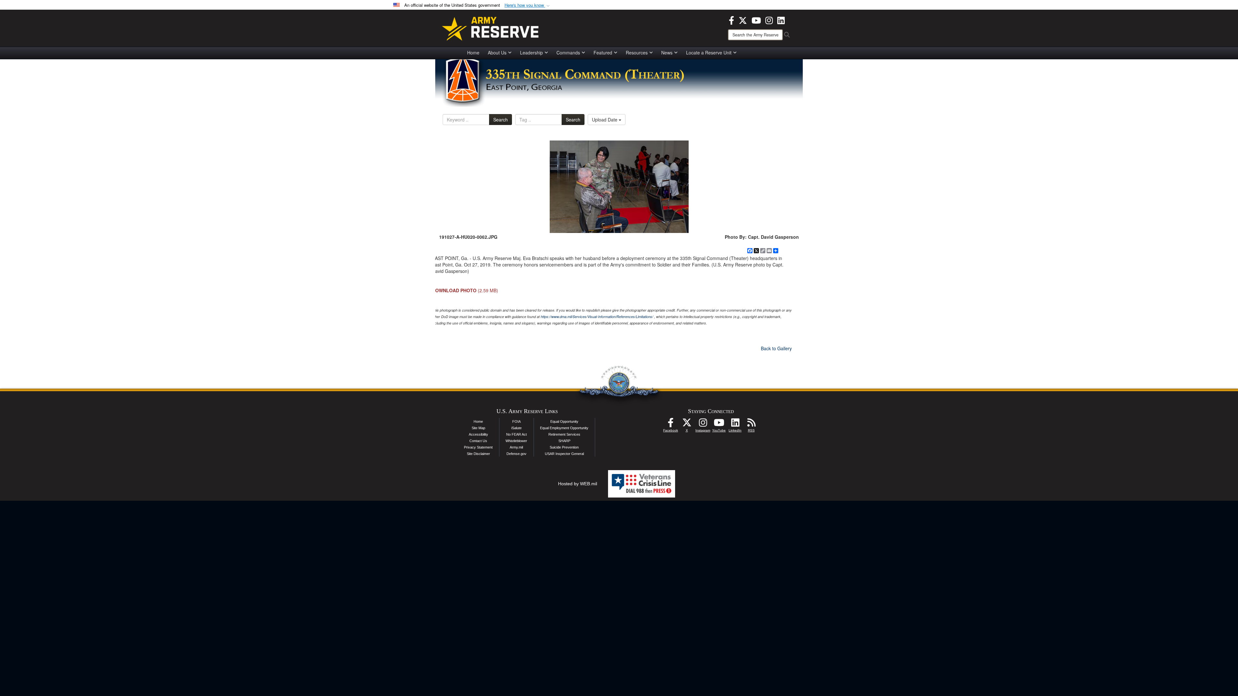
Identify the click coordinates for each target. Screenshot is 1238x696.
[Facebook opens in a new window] (731, 19)
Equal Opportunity (564, 421)
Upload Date (605, 119)
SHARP (564, 441)
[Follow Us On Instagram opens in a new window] (703, 424)
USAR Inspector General (564, 454)
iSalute (516, 428)
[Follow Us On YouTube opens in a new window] (719, 424)
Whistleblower (516, 441)
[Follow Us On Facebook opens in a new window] (671, 424)
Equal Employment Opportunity (564, 428)
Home (473, 52)
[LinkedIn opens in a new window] (781, 19)
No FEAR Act (516, 434)
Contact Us (478, 441)
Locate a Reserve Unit (709, 52)
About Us (497, 52)
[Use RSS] (751, 424)
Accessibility (478, 434)
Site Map (478, 428)
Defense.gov (516, 454)
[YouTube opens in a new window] (756, 19)
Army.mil (516, 447)
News (667, 52)
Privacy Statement (478, 447)
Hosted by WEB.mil (577, 483)
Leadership (531, 52)
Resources (637, 52)
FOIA (516, 421)
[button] (528, 5)
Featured (603, 52)
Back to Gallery (776, 348)
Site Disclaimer (478, 454)
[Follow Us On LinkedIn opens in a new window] (735, 424)
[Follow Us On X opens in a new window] (687, 424)
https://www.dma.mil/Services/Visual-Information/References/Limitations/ (597, 316)
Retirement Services (564, 434)
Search (500, 119)
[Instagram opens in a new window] (769, 19)
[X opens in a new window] (743, 19)
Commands (568, 52)
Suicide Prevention (564, 447)
